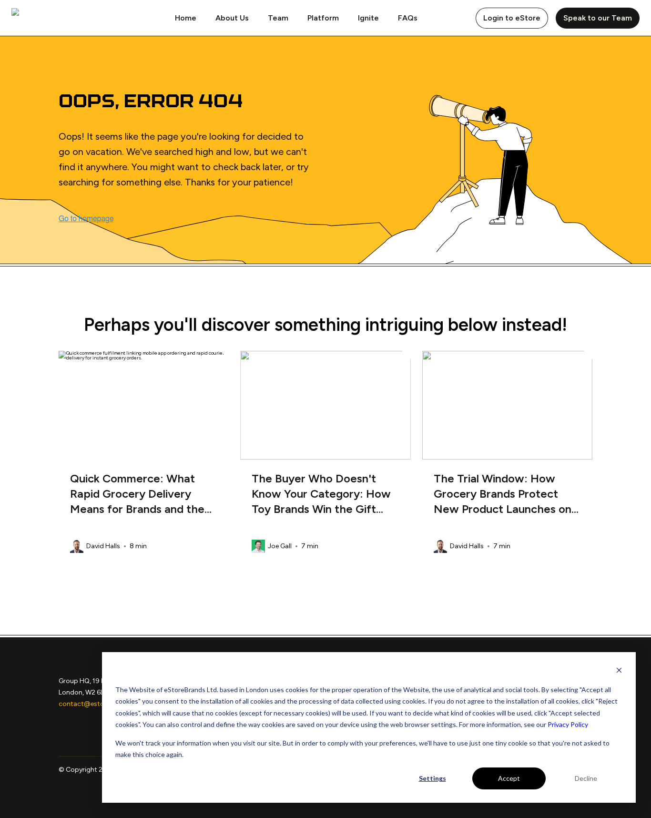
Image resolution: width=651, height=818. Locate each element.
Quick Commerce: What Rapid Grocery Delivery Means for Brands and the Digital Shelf (137, 494)
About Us (232, 17)
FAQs (407, 17)
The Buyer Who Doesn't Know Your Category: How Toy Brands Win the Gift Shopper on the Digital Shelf (321, 494)
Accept (509, 778)
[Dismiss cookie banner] (619, 671)
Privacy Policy (568, 724)
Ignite (368, 17)
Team (278, 17)
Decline (586, 778)
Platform (323, 17)
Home (185, 17)
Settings (432, 778)
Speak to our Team (597, 17)
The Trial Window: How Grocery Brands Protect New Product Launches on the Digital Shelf (502, 494)
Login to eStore (511, 17)
